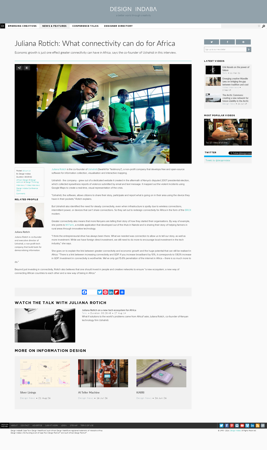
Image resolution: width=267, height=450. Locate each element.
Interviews (20, 185)
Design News (27, 397)
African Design (22, 180)
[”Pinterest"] (243, 41)
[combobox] (240, 26)
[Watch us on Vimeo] (247, 425)
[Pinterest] (105, 292)
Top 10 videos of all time (216, 142)
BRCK (188, 210)
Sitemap (73, 425)
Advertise (37, 425)
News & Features (54, 26)
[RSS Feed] (258, 425)
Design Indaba (235, 430)
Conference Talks (85, 26)
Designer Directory (118, 26)
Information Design (61, 351)
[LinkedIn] (110, 292)
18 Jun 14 (26, 170)
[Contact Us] (263, 425)
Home (2, 25)
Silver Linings (28, 392)
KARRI (140, 392)
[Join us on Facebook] (227, 41)
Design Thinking (31, 182)
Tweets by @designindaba (218, 160)
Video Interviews (33, 185)
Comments (20, 193)
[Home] (133, 10)
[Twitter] (99, 292)
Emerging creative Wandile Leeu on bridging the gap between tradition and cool (235, 81)
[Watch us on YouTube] (242, 425)
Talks (84, 313)
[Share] (122, 292)
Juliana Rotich (22, 232)
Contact (25, 425)
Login (64, 425)
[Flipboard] (116, 292)
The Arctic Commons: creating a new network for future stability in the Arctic (235, 97)
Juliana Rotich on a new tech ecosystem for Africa (109, 310)
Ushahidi (92, 169)
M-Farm (70, 224)
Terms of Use (87, 425)
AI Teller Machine (89, 392)
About (14, 425)
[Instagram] (237, 425)
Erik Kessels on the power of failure (235, 68)
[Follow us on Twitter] (211, 41)
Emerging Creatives (22, 26)
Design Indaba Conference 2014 (27, 189)
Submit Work (51, 425)
